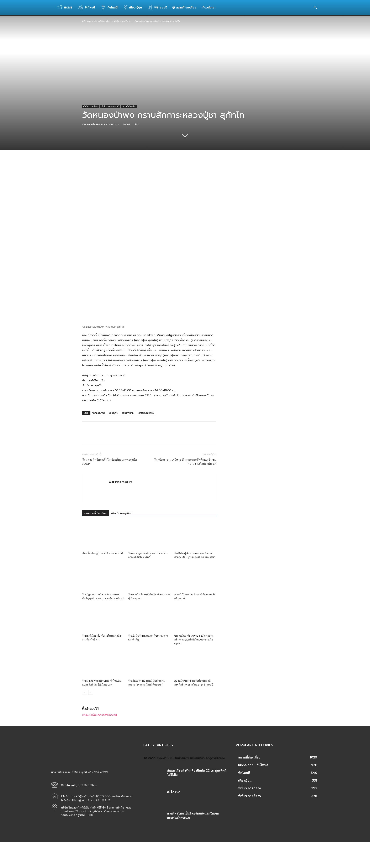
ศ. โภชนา (173, 792)
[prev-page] (84, 692)
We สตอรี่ (160, 8)
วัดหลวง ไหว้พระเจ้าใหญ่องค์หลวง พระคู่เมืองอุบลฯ (109, 461)
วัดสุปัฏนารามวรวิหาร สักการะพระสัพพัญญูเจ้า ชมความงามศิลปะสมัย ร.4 (185, 461)
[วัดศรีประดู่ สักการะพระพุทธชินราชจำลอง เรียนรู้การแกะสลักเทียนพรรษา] (195, 535)
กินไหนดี (112, 8)
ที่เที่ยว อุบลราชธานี (110, 106)
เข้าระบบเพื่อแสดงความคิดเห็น (99, 715)
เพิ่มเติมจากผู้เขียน (121, 513)
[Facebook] (110, 170)
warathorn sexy (96, 124)
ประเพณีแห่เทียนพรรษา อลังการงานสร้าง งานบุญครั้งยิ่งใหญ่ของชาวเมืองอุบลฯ (193, 639)
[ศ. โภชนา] (153, 796)
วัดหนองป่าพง (98, 412)
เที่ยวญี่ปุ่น (135, 8)
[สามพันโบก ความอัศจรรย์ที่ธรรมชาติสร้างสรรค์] (195, 576)
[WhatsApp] (136, 170)
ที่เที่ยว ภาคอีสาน (122, 21)
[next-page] (90, 692)
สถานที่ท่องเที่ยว (185, 8)
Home (68, 8)
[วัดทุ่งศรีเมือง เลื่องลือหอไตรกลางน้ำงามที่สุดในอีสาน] (103, 618)
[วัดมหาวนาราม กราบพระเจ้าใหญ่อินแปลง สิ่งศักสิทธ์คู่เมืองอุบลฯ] (103, 663)
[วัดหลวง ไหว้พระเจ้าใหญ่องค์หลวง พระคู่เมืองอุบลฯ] (149, 576)
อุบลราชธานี (128, 412)
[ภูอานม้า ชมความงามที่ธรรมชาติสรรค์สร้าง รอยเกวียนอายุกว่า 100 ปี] (195, 663)
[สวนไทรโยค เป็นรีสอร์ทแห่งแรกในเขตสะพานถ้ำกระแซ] (153, 818)
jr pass (149, 758)
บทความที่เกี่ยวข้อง (95, 513)
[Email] (154, 170)
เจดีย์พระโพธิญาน (146, 412)
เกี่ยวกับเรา (208, 8)
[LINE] (172, 170)
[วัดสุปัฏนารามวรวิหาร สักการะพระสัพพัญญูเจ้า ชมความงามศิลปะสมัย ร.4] (103, 576)
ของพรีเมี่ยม (165, 758)
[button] (315, 8)
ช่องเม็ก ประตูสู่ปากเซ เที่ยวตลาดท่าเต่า (103, 553)
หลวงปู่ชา (113, 412)
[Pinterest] (127, 170)
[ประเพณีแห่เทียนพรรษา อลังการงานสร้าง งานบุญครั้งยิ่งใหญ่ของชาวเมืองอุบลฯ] (195, 618)
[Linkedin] (145, 170)
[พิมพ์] (163, 170)
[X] (118, 170)
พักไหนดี (90, 8)
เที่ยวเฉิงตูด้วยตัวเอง (211, 758)
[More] (181, 170)
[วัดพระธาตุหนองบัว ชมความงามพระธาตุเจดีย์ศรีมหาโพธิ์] (149, 535)
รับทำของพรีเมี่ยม (186, 758)
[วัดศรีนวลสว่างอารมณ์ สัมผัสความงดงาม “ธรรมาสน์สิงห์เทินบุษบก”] (149, 663)
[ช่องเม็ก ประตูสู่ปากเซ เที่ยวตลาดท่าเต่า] (103, 535)
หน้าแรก (86, 21)
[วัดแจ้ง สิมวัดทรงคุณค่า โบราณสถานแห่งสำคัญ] (149, 618)
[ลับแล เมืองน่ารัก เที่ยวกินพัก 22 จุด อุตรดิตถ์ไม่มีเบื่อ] (153, 775)
